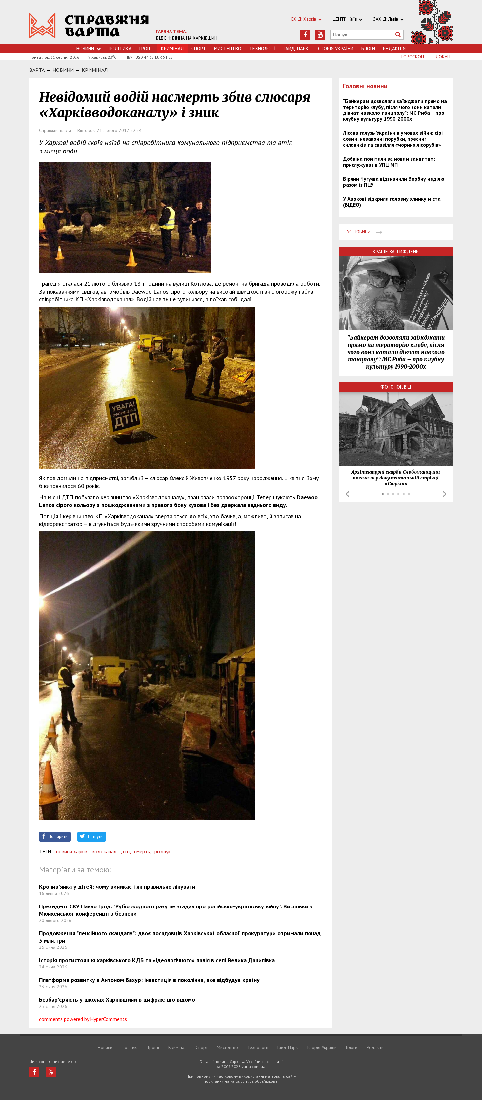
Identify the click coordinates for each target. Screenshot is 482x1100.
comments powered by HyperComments (83, 1019)
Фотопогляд (396, 387)
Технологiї (262, 48)
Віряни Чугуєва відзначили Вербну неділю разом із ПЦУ (393, 181)
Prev (347, 494)
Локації (444, 57)
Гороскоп (412, 57)
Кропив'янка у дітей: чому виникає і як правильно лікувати (117, 886)
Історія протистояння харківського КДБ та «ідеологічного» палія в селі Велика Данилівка (157, 960)
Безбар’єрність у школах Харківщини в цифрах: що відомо (117, 999)
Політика (120, 48)
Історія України (334, 48)
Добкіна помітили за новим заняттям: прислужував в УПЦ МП (389, 161)
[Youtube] (320, 35)
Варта (37, 70)
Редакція (394, 48)
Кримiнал (95, 70)
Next (444, 494)
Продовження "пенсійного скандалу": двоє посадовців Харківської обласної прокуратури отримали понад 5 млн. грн (180, 936)
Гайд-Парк (296, 48)
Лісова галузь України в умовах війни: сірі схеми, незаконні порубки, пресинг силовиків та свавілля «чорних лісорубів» (393, 139)
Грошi (146, 48)
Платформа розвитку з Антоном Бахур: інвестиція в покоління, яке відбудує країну (149, 980)
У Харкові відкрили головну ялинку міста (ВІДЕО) (392, 201)
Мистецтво (227, 48)
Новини (85, 48)
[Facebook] (305, 35)
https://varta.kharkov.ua (89, 25)
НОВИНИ (63, 70)
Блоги (368, 48)
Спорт (198, 48)
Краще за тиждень (396, 251)
